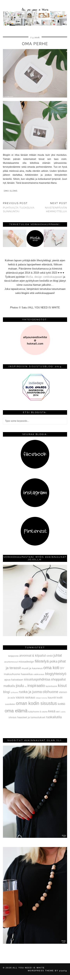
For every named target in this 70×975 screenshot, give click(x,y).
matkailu (9, 686)
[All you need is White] (35, 13)
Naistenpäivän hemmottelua (56, 207)
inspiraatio (36, 685)
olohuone (50, 692)
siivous (13, 717)
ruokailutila (54, 717)
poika (53, 661)
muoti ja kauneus (32, 668)
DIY (62, 668)
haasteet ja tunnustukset (31, 717)
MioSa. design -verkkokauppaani (44, 276)
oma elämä (11, 191)
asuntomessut (11, 662)
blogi (6, 692)
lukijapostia (13, 656)
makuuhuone (12, 674)
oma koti (51, 667)
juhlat (57, 655)
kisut (62, 685)
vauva (20, 697)
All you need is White (29, 968)
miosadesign (26, 661)
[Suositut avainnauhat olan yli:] (35, 836)
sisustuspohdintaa (37, 679)
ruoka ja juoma (30, 692)
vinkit (49, 655)
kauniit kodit (55, 697)
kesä (51, 711)
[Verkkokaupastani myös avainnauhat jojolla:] (35, 635)
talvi (58, 711)
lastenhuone (51, 686)
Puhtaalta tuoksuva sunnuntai (19, 207)
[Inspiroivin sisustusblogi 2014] (35, 400)
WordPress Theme (41, 971)
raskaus (30, 697)
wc (26, 686)
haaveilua (27, 674)
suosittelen (10, 704)
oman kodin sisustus (36, 703)
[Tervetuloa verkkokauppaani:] (35, 246)
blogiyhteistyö (55, 674)
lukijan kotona (41, 698)
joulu (20, 685)
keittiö (61, 704)
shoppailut (58, 679)
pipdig (63, 971)
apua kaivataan (13, 679)
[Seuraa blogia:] (35, 467)
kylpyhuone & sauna (37, 711)
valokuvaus (38, 674)
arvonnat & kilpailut (32, 655)
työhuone (14, 692)
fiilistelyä (42, 661)
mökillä (62, 712)
